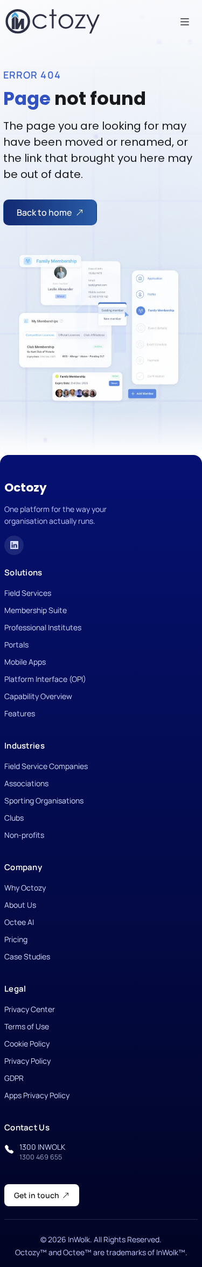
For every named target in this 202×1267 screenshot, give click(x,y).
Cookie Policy (27, 1043)
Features (19, 713)
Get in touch (36, 1195)
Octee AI (19, 922)
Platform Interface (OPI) (45, 679)
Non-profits (24, 835)
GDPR (14, 1078)
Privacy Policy (27, 1061)
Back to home (44, 212)
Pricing (15, 939)
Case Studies (27, 956)
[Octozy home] (52, 21)
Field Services (27, 593)
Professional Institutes (42, 627)
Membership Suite (35, 610)
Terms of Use (26, 1026)
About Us (20, 905)
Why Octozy (25, 887)
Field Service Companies (46, 766)
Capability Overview (38, 696)
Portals (16, 644)
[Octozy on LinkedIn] (14, 545)
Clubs (14, 818)
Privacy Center (29, 1009)
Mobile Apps (25, 662)
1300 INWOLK (42, 1152)
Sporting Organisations (43, 800)
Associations (26, 783)
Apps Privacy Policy (36, 1095)
